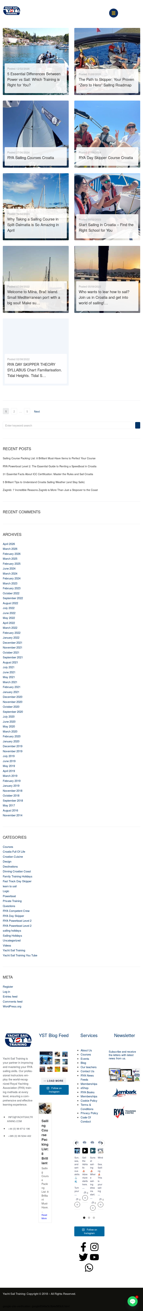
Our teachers (89, 1067)
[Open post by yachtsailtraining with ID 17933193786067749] (46, 1058)
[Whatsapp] (89, 1267)
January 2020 (11, 741)
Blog (83, 1063)
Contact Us (87, 1071)
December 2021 (12, 642)
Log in (6, 991)
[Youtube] (94, 1257)
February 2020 (11, 736)
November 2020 (12, 702)
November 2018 (12, 790)
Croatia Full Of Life (14, 851)
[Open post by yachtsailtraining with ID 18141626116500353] (57, 1054)
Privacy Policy (89, 1113)
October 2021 (11, 652)
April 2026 (9, 544)
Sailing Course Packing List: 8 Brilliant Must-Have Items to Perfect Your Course (49, 458)
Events (85, 1058)
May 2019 (9, 766)
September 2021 (13, 657)
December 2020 (12, 697)
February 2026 (11, 554)
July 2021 (9, 667)
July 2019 (9, 756)
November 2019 (12, 751)
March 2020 (10, 731)
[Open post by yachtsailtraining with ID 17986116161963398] (85, 1150)
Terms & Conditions (87, 1107)
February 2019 (11, 781)
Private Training (12, 901)
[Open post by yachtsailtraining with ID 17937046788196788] (65, 1069)
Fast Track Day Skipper (17, 881)
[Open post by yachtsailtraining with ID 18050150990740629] (93, 1150)
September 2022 (13, 598)
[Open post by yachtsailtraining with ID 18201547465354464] (100, 1150)
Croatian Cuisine (13, 856)
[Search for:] (68, 425)
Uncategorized (11, 940)
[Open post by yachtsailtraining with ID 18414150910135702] (42, 1069)
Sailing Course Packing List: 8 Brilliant (45, 1142)
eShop (84, 1088)
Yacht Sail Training (14, 950)
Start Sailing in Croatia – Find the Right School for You (106, 227)
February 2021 (11, 687)
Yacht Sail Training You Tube (20, 955)
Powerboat (9, 896)
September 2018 (13, 800)
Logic (6, 891)
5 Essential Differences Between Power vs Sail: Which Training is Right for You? (34, 79)
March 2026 (10, 549)
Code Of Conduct (86, 1119)
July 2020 (9, 716)
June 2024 (9, 568)
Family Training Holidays (17, 876)
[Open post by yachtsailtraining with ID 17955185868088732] (65, 1054)
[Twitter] (83, 1257)
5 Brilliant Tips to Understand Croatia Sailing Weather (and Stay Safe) (44, 482)
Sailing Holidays (12, 935)
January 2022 (11, 637)
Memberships (89, 1084)
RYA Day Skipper (13, 916)
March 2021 (10, 682)
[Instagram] (94, 1247)
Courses (8, 847)
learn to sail (10, 886)
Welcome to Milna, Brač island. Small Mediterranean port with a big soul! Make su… (33, 297)
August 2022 (10, 603)
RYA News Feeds (87, 1077)
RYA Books (88, 1092)
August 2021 (10, 662)
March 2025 (10, 558)
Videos (7, 945)
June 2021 (9, 672)
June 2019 (9, 761)
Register (8, 986)
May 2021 (9, 677)
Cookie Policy (89, 1100)
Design (7, 861)
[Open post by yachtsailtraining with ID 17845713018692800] (57, 1069)
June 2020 (9, 721)
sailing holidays (12, 930)
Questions (9, 906)
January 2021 (11, 692)
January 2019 (11, 785)
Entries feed (10, 996)
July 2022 (9, 608)
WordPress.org (12, 1006)
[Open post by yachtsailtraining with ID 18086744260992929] (50, 1069)
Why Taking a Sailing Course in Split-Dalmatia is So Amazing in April (33, 224)
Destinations (10, 866)
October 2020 (11, 706)
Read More (15, 89)
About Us (86, 1050)
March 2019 (10, 776)
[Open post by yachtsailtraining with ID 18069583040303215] (65, 1061)
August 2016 (10, 810)
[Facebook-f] (83, 1247)
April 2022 (9, 623)
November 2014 (12, 815)
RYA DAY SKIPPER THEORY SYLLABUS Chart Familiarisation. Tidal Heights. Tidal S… (34, 370)
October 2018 (11, 795)
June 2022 (9, 613)
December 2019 (12, 746)
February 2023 (11, 588)
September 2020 (13, 712)
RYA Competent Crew (16, 911)
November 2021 (12, 647)
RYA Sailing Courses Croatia (30, 157)
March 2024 (10, 573)
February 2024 (11, 578)
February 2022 (11, 633)
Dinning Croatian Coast (17, 871)
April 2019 (9, 771)
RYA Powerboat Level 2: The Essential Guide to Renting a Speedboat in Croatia (49, 466)
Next (37, 411)
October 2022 (11, 593)
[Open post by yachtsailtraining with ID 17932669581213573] (57, 1061)
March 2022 (10, 628)
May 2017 (9, 805)
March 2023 (10, 583)
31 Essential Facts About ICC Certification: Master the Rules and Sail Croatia (48, 474)
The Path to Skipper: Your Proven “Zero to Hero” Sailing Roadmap (106, 82)
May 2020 (9, 726)
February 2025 (11, 563)
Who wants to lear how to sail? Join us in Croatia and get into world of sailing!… (104, 297)
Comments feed (12, 1001)
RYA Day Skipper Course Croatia (106, 157)
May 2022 (9, 618)
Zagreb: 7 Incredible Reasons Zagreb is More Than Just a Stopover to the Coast (50, 490)
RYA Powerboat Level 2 (17, 920)
